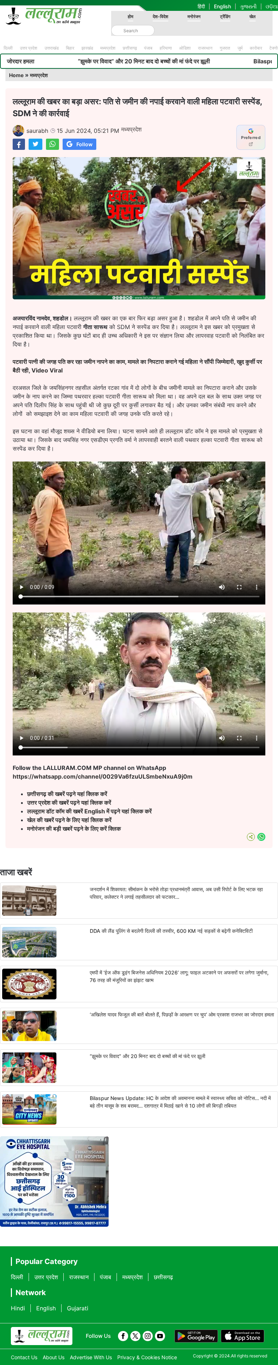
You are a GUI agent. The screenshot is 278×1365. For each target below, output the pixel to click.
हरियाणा (166, 48)
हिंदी (201, 6)
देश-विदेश (160, 16)
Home (16, 75)
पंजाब (148, 48)
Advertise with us (91, 1357)
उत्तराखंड (52, 48)
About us (53, 1357)
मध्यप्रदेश (107, 48)
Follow (84, 144)
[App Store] (242, 1336)
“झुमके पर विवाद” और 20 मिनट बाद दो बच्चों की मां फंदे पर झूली (88, 61)
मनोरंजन (194, 16)
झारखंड (87, 48)
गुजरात (225, 48)
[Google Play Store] (196, 1336)
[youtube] (160, 1336)
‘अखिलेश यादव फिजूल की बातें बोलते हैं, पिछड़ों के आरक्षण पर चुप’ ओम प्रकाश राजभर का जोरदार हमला (182, 1014)
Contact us (24, 1357)
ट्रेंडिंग (225, 16)
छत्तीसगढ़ (130, 48)
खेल (252, 16)
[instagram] (148, 1336)
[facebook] (123, 1336)
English (222, 6)
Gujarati (77, 1308)
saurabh (37, 130)
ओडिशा (185, 48)
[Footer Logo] (41, 1336)
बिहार (70, 48)
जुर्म (240, 48)
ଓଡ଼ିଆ (272, 6)
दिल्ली (8, 48)
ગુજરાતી (248, 6)
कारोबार (256, 48)
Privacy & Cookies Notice (147, 1357)
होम (130, 16)
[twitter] (135, 1336)
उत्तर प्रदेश (28, 48)
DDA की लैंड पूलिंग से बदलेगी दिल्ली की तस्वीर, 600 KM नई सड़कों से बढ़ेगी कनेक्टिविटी (171, 931)
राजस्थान (205, 48)
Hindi (18, 1308)
